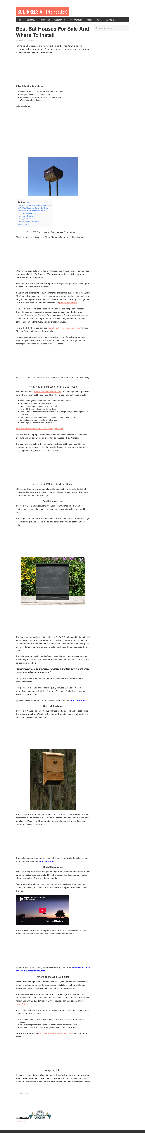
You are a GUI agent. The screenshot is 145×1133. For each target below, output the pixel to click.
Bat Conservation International (47, 391)
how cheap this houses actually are (64, 327)
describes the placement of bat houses (56, 1033)
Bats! (27, 1093)
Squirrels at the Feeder (42, 11)
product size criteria (68, 302)
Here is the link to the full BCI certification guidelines (39, 428)
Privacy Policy (21, 1121)
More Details (22, 1004)
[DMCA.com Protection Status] (22, 1118)
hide (28, 202)
